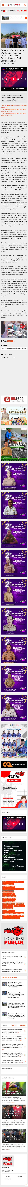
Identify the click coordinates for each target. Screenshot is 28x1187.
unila (18, 918)
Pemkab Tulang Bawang (9, 910)
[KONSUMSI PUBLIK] (13, 5)
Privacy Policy (8, 1179)
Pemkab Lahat (10, 891)
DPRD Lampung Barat (8, 884)
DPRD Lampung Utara (8, 889)
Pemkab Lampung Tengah (9, 898)
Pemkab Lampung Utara (9, 903)
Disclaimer (20, 1176)
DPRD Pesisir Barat (19, 889)
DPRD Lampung (19, 881)
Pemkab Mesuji (19, 903)
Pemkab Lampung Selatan (9, 896)
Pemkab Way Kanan (8, 913)
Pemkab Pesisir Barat (19, 906)
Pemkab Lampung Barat (9, 893)
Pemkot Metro (20, 915)
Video (14, 918)
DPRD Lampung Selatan (9, 886)
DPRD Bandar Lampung (8, 881)
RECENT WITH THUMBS (9, 977)
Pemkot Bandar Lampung (9, 915)
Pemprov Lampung (7, 918)
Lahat (4, 891)
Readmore (13, 1102)
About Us (8, 1176)
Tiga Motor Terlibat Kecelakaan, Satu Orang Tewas (12, 1139)
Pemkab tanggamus (19, 913)
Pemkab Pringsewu (7, 908)
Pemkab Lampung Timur (9, 901)
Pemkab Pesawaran (8, 906)
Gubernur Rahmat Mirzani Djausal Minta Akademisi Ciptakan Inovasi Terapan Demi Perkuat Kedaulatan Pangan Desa (17, 16)
